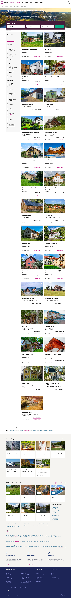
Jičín (6, 545)
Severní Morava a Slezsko (10, 536)
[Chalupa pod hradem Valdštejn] (32, 123)
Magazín (36, 2)
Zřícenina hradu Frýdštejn (42, 496)
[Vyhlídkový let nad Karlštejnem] (13, 463)
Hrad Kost (8, 514)
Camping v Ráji (49, 215)
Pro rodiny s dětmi (39, 572)
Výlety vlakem (54, 508)
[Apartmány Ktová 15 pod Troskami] (32, 178)
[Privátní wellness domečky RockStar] (54, 373)
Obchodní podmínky (9, 587)
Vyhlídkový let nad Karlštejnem (13, 469)
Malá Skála (26, 545)
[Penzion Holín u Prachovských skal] (54, 261)
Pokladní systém (8, 591)
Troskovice (55, 545)
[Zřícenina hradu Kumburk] (28, 490)
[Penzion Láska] (54, 95)
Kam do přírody (54, 514)
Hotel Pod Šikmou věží (51, 243)
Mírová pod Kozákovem (16, 545)
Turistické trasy (14, 523)
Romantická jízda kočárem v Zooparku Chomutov (42, 470)
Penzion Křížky (26, 243)
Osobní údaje (16, 587)
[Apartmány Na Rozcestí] (54, 289)
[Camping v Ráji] (54, 206)
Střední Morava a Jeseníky (33, 536)
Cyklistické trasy (8, 523)
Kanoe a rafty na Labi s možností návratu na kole (27, 453)
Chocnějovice (55, 546)
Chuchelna (39, 546)
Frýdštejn (17, 546)
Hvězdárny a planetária (25, 525)
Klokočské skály (39, 430)
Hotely (52, 572)
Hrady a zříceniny (55, 512)
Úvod (2, 6)
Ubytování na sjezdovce (40, 578)
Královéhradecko (35, 535)
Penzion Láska (49, 104)
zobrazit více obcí (62, 547)
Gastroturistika (16, 526)
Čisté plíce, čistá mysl (26, 469)
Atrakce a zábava (55, 518)
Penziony (52, 573)
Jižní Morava (22, 535)
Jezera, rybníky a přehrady (39, 523)
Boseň (21, 546)
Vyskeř (59, 545)
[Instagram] (17, 595)
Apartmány (53, 576)
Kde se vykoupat (55, 519)
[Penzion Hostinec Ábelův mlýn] (54, 178)
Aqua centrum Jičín (25, 514)
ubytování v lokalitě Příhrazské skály (18, 18)
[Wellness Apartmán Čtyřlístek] (54, 344)
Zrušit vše (8, 36)
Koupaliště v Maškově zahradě (58, 496)
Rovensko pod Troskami (32, 546)
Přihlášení (26, 587)
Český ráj (17, 6)
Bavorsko (22, 583)
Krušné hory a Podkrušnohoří (26, 581)
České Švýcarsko (28, 535)
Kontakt (41, 2)
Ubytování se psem (39, 576)
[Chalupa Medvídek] (32, 403)
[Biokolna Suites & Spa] (32, 289)
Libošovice (25, 546)
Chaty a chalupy (54, 574)
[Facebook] (13, 595)
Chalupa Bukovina (27, 215)
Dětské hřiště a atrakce (16, 525)
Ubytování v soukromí (55, 578)
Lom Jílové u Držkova (41, 514)
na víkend (25, 427)
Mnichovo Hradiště (49, 545)
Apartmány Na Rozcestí (51, 298)
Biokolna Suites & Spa (28, 298)
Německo (13, 531)
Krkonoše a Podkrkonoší (10, 535)
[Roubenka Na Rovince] (54, 123)
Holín (22, 545)
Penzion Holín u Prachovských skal (54, 271)
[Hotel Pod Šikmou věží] (54, 233)
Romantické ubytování (40, 574)
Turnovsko (17, 430)
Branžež (60, 546)
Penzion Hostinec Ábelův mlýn (53, 187)
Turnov (9, 545)
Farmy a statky (53, 577)
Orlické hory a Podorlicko (24, 536)
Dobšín (30, 545)
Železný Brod (8, 546)
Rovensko (50, 430)
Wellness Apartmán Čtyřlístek (53, 354)
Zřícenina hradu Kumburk (26, 496)
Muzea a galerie (8, 525)
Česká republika (12, 6)
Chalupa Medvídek (27, 412)
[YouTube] (20, 595)
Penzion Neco (25, 271)
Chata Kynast (25, 383)
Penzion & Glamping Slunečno (30, 49)
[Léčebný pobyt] (58, 446)
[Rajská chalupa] (54, 150)
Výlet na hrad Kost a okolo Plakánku (11, 497)
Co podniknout (25, 2)
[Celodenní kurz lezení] (13, 446)
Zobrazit (59, 26)
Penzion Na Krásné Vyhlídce (52, 77)
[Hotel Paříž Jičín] (54, 317)
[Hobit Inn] (32, 317)
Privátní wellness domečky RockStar (52, 383)
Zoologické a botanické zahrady (35, 525)
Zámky (53, 511)
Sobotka (43, 545)
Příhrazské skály (23, 6)
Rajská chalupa (49, 160)
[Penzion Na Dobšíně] (32, 95)
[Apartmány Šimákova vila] (32, 150)
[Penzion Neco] (32, 261)
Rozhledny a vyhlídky (55, 515)
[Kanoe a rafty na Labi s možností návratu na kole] (28, 446)
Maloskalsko (12, 430)
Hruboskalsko (46, 430)
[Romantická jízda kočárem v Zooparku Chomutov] (43, 463)
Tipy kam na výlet (55, 507)
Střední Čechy (41, 536)
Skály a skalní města (30, 523)
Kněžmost (13, 546)
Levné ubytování (38, 581)
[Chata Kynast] (32, 373)
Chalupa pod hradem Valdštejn (30, 132)
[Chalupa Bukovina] (32, 206)
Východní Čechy (58, 536)
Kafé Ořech (25, 77)
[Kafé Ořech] (32, 67)
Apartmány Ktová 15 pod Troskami (31, 187)
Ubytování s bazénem (39, 577)
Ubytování (18, 2)
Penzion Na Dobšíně (27, 104)
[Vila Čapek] (54, 39)
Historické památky (55, 510)
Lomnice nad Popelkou (36, 545)
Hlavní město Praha (9, 583)
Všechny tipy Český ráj (60, 482)
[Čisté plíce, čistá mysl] (28, 463)
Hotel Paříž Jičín (49, 326)
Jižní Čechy (17, 535)
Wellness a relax (38, 573)
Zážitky (31, 2)
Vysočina (52, 536)
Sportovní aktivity (45, 525)
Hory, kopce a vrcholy (22, 523)
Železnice (50, 546)
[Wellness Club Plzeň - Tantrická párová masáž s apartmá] (43, 446)
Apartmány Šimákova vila (29, 160)
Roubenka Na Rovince (51, 132)
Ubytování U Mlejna (27, 354)
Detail (37, 56)
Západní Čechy (47, 536)
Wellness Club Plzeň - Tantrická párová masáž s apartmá (43, 453)
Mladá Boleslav (45, 546)
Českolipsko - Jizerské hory (43, 535)
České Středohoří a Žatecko (25, 582)
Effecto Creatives (62, 595)
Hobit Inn (24, 326)
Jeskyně (46, 523)
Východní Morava (8, 582)
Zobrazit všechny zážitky (59, 438)
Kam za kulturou (55, 516)
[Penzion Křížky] (32, 233)
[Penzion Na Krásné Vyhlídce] (54, 67)
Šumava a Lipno (52, 535)
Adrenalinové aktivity (9, 526)
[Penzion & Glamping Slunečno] (32, 39)
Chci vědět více (8, 564)
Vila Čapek (48, 49)
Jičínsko (21, 430)
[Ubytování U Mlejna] (32, 344)
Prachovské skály (33, 430)
